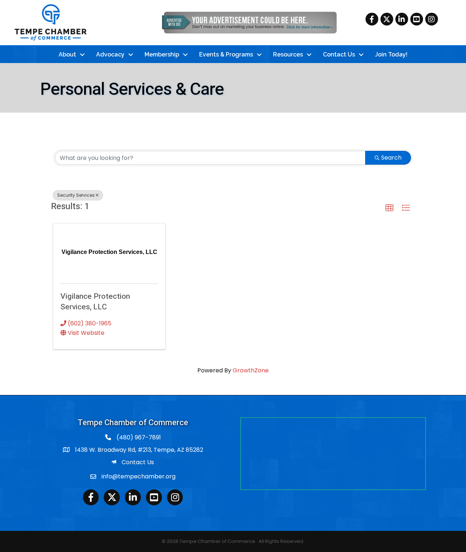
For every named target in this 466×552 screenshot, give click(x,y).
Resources (288, 54)
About (67, 54)
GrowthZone (251, 370)
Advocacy (110, 54)
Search (391, 157)
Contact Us (339, 54)
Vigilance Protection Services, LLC (95, 302)
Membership (162, 54)
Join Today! (391, 54)
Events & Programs (226, 54)
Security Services (76, 195)
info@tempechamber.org (138, 476)
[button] (389, 208)
